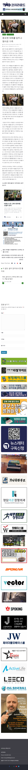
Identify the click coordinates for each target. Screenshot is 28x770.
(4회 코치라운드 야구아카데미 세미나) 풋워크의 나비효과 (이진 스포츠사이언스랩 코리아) (12, 257)
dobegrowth (12, 44)
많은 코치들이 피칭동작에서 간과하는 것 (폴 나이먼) (13, 251)
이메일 (2, 339)
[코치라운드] (2, 14)
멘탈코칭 (4, 34)
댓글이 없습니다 (6, 46)
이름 (2, 332)
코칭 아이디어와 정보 (10, 34)
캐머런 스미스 (16, 46)
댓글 (2, 313)
